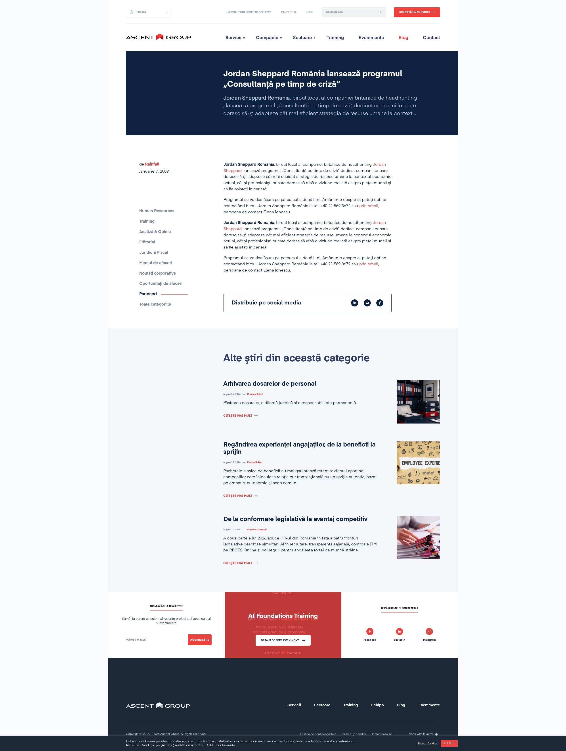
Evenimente (371, 38)
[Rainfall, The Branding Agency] (436, 734)
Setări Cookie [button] (427, 743)
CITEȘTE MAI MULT (237, 415)
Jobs (309, 12)
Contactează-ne (382, 734)
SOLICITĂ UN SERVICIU (414, 12)
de (149, 164)
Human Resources (156, 211)
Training (335, 38)
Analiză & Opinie (155, 232)
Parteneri (288, 12)
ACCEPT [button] (449, 743)
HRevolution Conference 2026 (248, 12)
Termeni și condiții (353, 734)
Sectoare (302, 38)
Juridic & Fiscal (153, 253)
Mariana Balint (255, 394)
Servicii (233, 38)
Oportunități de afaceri (160, 284)
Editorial (147, 242)
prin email (368, 206)
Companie (267, 38)
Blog (403, 38)
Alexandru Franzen (257, 530)
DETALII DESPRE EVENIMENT (280, 640)
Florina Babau (254, 462)
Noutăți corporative (157, 273)
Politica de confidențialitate (318, 734)
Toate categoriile (155, 304)
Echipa (377, 705)
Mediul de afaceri (155, 263)
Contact (431, 38)
